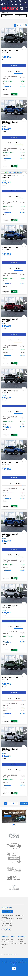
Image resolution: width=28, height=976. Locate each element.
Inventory (4, 936)
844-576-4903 (20, 3)
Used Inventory (5, 941)
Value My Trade (22, 943)
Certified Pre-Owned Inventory (4, 946)
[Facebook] (3, 929)
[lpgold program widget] (14, 835)
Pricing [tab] (18, 71)
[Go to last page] (26, 25)
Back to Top (24, 803)
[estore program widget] (14, 878)
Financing (22, 936)
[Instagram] (6, 929)
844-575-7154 (11, 3)
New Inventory (5, 939)
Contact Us (8, 911)
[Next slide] (14, 824)
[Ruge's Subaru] (13, 8)
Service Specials (14, 943)
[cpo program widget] (14, 858)
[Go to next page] (23, 25)
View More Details (14, 65)
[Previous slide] (13, 824)
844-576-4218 (16, 3)
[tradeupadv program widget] (14, 845)
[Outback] (14, 816)
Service (12, 936)
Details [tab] (10, 71)
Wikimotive (14, 954)
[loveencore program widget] (14, 887)
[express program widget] (14, 869)
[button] (24, 48)
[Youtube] (25, 2)
